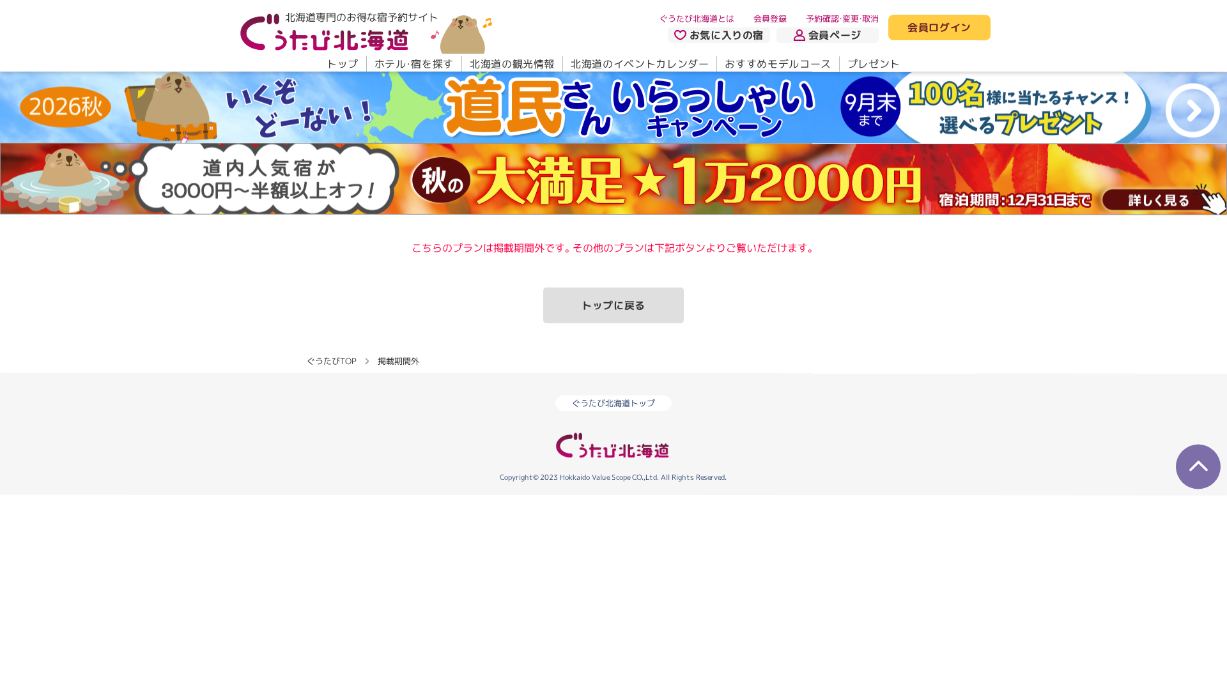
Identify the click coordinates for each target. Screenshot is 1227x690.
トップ (343, 64)
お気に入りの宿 (727, 35)
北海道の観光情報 (512, 64)
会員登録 (770, 18)
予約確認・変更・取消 (842, 18)
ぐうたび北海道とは (697, 18)
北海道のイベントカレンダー (640, 64)
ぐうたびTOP (331, 361)
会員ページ (834, 35)
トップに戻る (613, 305)
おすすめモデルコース (778, 64)
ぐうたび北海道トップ (613, 403)
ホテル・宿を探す (414, 64)
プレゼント (873, 64)
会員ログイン (939, 28)
